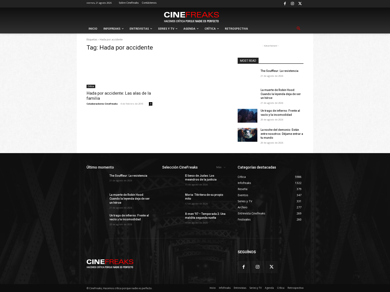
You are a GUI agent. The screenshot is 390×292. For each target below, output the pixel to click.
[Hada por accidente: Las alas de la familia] (119, 71)
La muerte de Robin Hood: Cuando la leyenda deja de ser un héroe (281, 93)
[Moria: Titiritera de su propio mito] (172, 200)
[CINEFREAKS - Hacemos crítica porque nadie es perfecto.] (191, 17)
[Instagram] (292, 3)
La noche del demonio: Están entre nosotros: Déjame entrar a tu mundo (282, 133)
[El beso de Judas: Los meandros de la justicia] (172, 181)
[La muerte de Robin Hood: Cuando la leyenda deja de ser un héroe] (247, 95)
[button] (298, 29)
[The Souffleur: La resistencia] (247, 76)
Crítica (91, 86)
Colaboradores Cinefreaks (102, 103)
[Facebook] (284, 3)
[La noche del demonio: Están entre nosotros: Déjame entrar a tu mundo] (247, 135)
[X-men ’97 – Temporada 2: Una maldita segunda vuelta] (172, 219)
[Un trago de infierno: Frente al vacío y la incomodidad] (247, 116)
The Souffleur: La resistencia (279, 70)
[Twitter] (300, 3)
